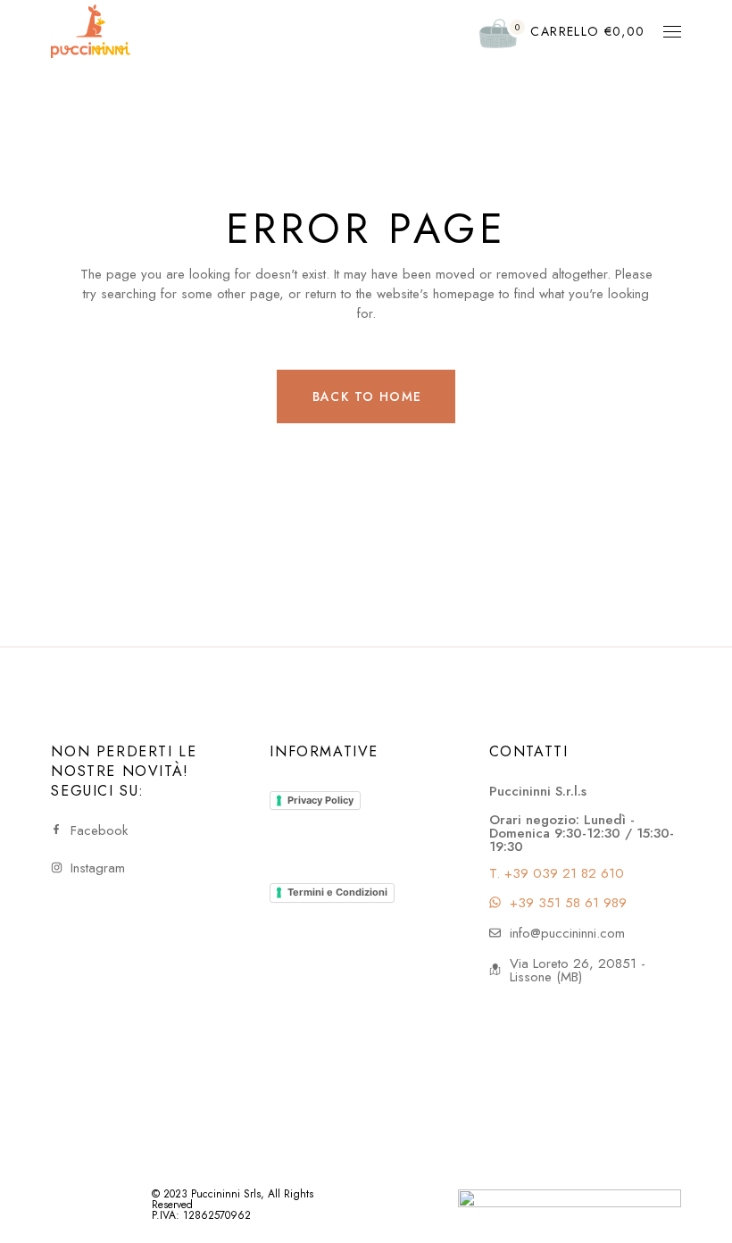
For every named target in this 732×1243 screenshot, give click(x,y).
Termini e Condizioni (337, 892)
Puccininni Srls (226, 1194)
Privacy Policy (320, 800)
